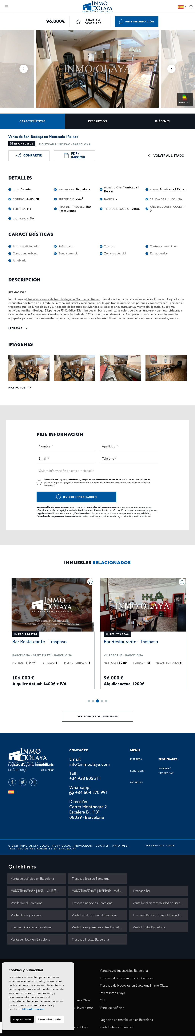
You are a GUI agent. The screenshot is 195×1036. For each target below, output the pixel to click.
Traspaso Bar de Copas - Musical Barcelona (160, 915)
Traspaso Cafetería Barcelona (31, 927)
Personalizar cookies (49, 1019)
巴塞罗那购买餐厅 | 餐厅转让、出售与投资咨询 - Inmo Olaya (99, 891)
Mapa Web (120, 845)
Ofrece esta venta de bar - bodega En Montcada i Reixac (63, 299)
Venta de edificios (112, 1008)
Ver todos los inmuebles (97, 716)
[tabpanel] (52, 633)
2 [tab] (93, 701)
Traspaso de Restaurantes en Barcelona (42, 848)
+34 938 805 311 (85, 778)
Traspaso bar (141, 891)
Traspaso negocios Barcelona (92, 903)
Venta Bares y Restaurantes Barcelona (98, 927)
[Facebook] (12, 782)
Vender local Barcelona (26, 903)
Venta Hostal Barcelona (149, 927)
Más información (33, 1009)
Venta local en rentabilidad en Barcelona (160, 903)
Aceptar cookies (22, 1019)
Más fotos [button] (17, 387)
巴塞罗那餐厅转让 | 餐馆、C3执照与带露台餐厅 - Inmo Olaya (38, 891)
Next (171, 69)
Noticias (136, 782)
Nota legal (61, 845)
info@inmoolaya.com (89, 764)
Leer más (15, 328)
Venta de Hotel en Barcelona (30, 939)
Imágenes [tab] (162, 121)
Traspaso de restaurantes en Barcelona (126, 978)
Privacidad (83, 845)
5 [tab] (106, 701)
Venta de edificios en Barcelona (32, 878)
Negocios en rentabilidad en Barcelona (126, 1020)
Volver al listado (168, 155)
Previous (23, 69)
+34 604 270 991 (91, 792)
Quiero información (80, 497)
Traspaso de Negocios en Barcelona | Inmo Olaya (134, 985)
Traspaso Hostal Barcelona (90, 939)
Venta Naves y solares (26, 915)
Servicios (137, 770)
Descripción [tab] (97, 121)
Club (103, 1000)
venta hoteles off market (117, 1027)
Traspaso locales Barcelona (90, 878)
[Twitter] (22, 782)
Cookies (102, 845)
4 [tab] (102, 701)
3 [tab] (97, 700)
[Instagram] (33, 782)
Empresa (136, 759)
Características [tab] (32, 121)
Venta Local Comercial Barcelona (94, 915)
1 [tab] (89, 701)
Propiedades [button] (167, 759)
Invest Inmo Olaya (112, 993)
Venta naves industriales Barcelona (124, 970)
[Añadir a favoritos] (90, 581)
